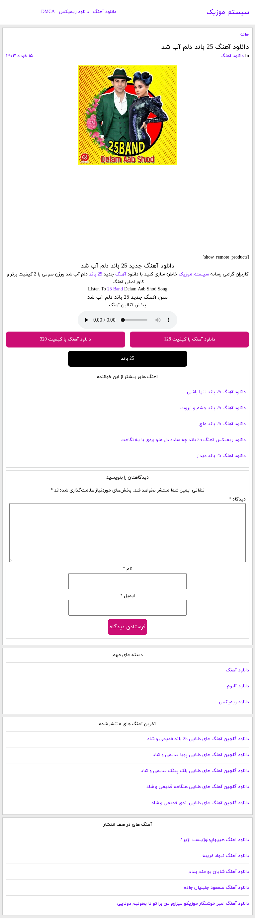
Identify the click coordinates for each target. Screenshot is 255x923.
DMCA (48, 12)
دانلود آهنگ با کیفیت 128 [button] (189, 339)
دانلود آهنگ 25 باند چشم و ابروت (213, 408)
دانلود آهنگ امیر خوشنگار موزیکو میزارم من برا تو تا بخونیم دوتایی (183, 903)
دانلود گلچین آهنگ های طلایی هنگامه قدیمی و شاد (197, 787)
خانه (244, 35)
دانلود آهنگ (104, 12)
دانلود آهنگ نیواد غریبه (226, 856)
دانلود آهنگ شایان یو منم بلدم (219, 872)
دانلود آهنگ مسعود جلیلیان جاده (216, 888)
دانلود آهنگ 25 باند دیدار (221, 456)
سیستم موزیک (228, 12)
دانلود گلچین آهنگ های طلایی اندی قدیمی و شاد (200, 803)
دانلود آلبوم (238, 686)
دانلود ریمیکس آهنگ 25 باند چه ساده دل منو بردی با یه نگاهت (183, 440)
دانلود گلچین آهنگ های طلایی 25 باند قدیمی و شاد (198, 739)
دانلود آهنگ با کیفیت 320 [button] (65, 339)
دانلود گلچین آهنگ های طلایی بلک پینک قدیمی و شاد (195, 771)
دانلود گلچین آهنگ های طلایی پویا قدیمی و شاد (201, 755)
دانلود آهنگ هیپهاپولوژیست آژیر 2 (214, 840)
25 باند (95, 274)
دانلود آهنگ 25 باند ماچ (222, 424)
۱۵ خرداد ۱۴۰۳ (19, 56)
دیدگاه (237, 499)
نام (127, 569)
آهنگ (120, 274)
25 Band (115, 289)
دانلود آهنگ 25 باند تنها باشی (216, 392)
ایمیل (127, 596)
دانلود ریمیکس (74, 12)
